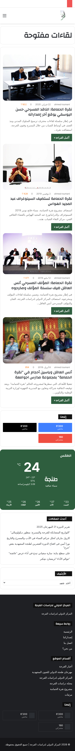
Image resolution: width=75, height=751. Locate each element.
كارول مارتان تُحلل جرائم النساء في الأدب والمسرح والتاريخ (38, 538)
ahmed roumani (62, 104)
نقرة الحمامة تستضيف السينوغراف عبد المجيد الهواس (41, 201)
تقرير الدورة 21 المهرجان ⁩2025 (53, 526)
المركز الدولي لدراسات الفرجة (56, 677)
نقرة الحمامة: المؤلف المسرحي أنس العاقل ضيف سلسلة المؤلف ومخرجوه (41, 285)
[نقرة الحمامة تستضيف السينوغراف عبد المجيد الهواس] (37, 167)
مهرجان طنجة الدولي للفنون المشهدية (52, 672)
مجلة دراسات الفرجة (61, 683)
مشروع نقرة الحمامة (61, 689)
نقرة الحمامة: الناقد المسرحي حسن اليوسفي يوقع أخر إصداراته (44, 112)
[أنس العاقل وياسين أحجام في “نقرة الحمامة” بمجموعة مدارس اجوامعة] (37, 340)
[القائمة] (4, 17)
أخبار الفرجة (65, 666)
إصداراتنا (67, 637)
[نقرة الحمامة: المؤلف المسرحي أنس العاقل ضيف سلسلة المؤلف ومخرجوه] (37, 253)
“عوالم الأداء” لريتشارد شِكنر (55, 558)
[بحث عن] (70, 17)
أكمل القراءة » (61, 137)
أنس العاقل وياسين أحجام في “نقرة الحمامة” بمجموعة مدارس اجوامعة (43, 375)
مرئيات (68, 694)
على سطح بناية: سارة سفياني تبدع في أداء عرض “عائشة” (39, 553)
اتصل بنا (68, 642)
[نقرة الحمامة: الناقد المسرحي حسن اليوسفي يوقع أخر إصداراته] (37, 78)
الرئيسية (68, 631)
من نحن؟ (67, 648)
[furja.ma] (63, 15)
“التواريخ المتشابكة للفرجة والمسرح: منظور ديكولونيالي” (40, 532)
